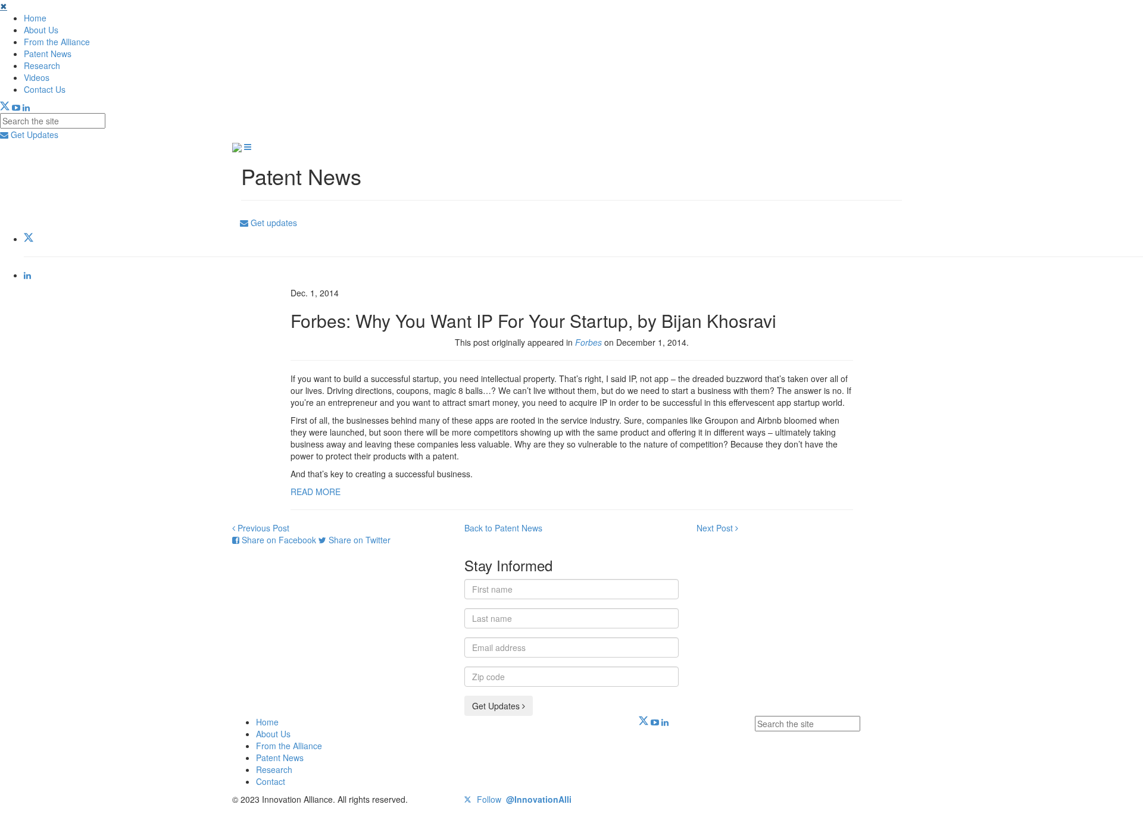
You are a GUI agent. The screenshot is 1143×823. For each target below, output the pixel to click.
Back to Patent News (503, 528)
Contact (270, 781)
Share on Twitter (358, 540)
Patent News (47, 54)
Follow (523, 799)
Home (35, 18)
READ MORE (316, 491)
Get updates (272, 223)
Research (42, 65)
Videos (36, 77)
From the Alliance (57, 42)
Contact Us (44, 89)
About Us (41, 30)
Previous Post (262, 528)
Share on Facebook (278, 540)
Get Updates (33, 134)
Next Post (716, 528)
